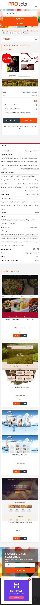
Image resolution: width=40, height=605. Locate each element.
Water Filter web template (20, 455)
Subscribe (20, 570)
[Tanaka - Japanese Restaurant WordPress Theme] (20, 296)
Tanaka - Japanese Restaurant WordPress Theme (20, 319)
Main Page (5, 31)
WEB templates (15, 31)
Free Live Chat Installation (12, 109)
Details (4, 146)
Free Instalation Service (11, 105)
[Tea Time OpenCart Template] (20, 364)
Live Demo (12, 120)
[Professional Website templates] (17, 4)
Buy (16, 336)
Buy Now (29, 120)
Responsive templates (23, 126)
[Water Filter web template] (20, 431)
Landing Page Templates (30, 31)
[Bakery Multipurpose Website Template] (20, 499)
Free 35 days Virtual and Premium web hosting (18, 112)
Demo (24, 336)
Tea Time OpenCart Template (20, 387)
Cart (20, 23)
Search (21, 19)
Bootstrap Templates (10, 126)
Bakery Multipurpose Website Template (20, 522)
